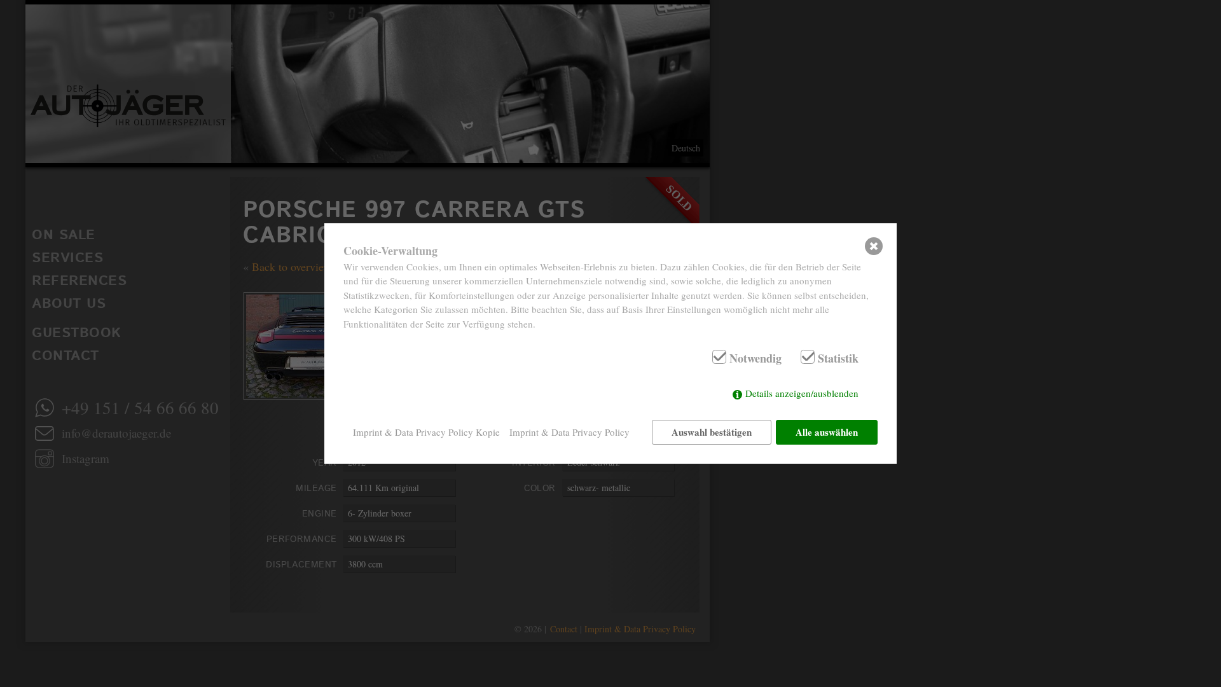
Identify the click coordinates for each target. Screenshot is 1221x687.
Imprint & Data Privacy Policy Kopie (426, 432)
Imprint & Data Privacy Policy (569, 432)
